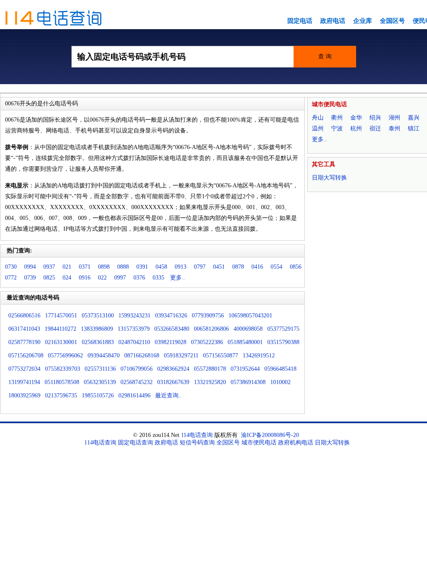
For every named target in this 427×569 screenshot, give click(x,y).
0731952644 (245, 369)
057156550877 (220, 355)
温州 (318, 128)
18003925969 (24, 395)
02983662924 (173, 369)
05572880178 (210, 369)
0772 (11, 278)
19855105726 (98, 395)
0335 (158, 278)
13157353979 (134, 329)
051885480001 (245, 342)
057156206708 (25, 355)
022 (102, 278)
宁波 (337, 128)
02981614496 (134, 395)
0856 (295, 267)
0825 (49, 278)
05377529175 (283, 329)
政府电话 (332, 20)
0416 (257, 267)
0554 (276, 267)
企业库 (362, 20)
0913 (180, 267)
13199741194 (24, 382)
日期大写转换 (329, 178)
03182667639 (173, 382)
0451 (219, 267)
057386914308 (248, 382)
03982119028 (170, 342)
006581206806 (211, 329)
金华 (356, 118)
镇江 (413, 128)
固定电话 (299, 20)
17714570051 (61, 315)
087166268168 (141, 355)
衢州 (337, 118)
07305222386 (207, 342)
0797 (200, 267)
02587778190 (24, 342)
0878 (238, 267)
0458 (161, 267)
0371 (84, 267)
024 (67, 278)
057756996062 (65, 355)
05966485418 (280, 369)
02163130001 (61, 342)
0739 (30, 278)
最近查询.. (168, 395)
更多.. (177, 278)
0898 (104, 267)
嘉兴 (413, 118)
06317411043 (24, 329)
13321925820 (210, 382)
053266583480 (171, 329)
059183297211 (181, 355)
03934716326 (171, 315)
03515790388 (283, 342)
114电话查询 (197, 435)
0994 (30, 267)
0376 (139, 278)
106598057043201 (250, 315)
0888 (123, 267)
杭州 (356, 128)
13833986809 (97, 329)
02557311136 (100, 369)
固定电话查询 (135, 442)
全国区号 (392, 20)
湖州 (394, 118)
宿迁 (375, 128)
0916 (84, 278)
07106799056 (137, 369)
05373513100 (98, 315)
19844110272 (60, 329)
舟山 (318, 118)
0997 (120, 278)
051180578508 (62, 382)
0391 (142, 267)
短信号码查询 (197, 442)
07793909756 (208, 315)
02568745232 (137, 382)
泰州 (394, 128)
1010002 (280, 382)
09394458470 (104, 355)
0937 (49, 267)
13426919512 (259, 355)
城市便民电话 (258, 442)
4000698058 (248, 329)
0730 (11, 267)
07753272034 (24, 369)
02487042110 (134, 342)
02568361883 (98, 342)
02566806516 (24, 315)
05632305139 (100, 382)
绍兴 (375, 118)
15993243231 (134, 315)
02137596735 (61, 395)
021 (67, 267)
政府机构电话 (295, 442)
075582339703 (62, 369)
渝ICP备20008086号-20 (270, 435)
